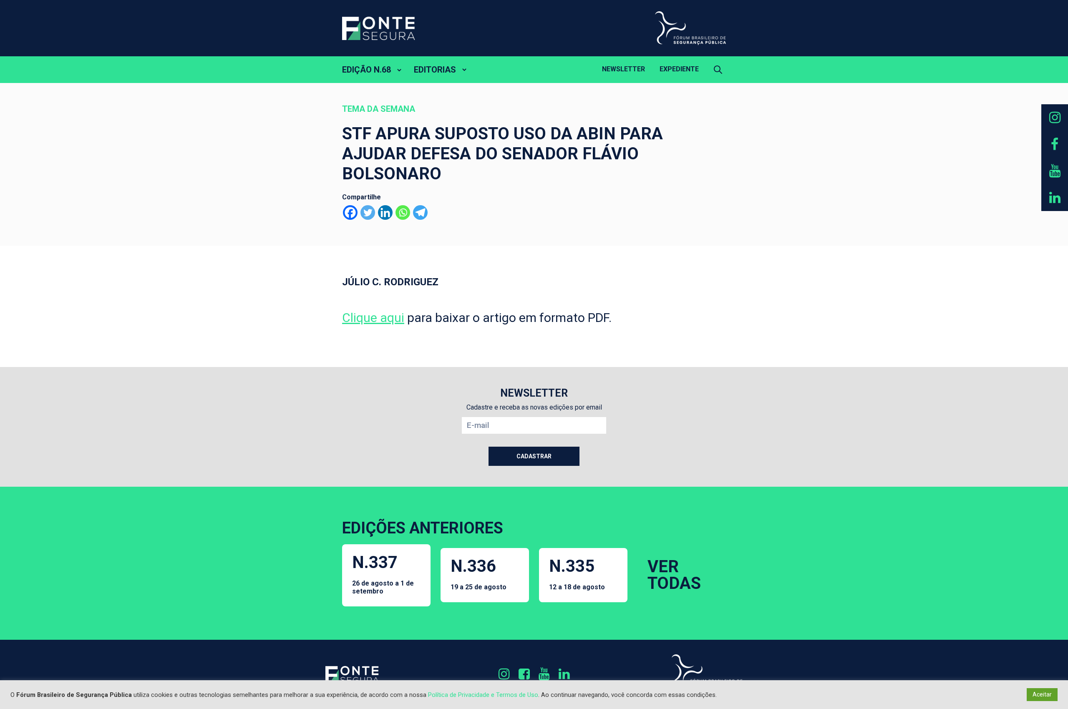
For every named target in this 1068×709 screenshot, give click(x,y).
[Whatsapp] (402, 212)
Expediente (679, 69)
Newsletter (623, 69)
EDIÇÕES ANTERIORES (422, 528)
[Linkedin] (385, 212)
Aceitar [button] (1042, 694)
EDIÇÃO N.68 (366, 70)
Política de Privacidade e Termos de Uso (483, 695)
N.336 (478, 573)
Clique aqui (373, 317)
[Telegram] (420, 212)
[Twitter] (367, 212)
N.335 (577, 573)
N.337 (383, 574)
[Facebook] (350, 212)
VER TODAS (674, 575)
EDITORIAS (435, 70)
